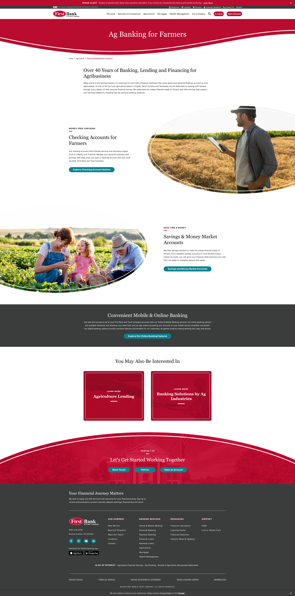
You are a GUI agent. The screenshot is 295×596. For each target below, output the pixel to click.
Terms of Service (107, 579)
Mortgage (162, 14)
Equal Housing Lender (188, 579)
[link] (114, 396)
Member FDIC (220, 579)
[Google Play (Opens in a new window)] (92, 553)
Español (239, 7)
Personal (111, 14)
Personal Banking (147, 530)
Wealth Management (179, 14)
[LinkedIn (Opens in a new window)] (93, 541)
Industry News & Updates (183, 539)
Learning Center (178, 530)
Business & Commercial (129, 14)
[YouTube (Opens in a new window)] (86, 541)
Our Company (198, 14)
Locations (112, 539)
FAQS (204, 526)
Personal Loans (146, 539)
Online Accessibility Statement (146, 579)
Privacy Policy (76, 579)
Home (71, 58)
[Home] (66, 14)
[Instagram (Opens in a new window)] (78, 541)
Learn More (208, 3)
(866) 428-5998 (76, 530)
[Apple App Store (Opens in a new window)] (76, 553)
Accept (181, 593)
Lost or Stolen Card (211, 530)
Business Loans (146, 543)
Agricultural (149, 14)
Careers (112, 543)
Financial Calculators (181, 526)
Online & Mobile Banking (150, 526)
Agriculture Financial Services (130, 565)
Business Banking (147, 534)
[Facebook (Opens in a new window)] (71, 541)
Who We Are (114, 526)
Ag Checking (150, 565)
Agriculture (80, 58)
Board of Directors (117, 530)
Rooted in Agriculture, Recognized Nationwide (178, 565)
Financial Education (180, 534)
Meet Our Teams (116, 534)
